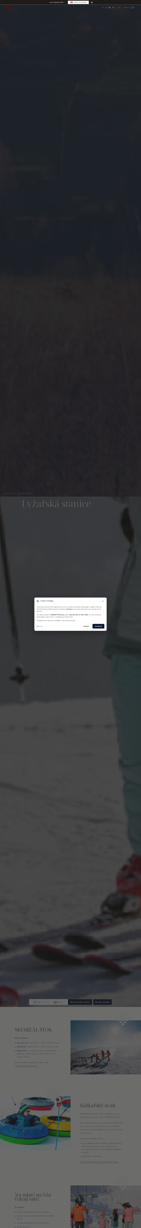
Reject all (39, 626)
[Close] (92, 2)
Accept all (98, 626)
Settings (86, 626)
